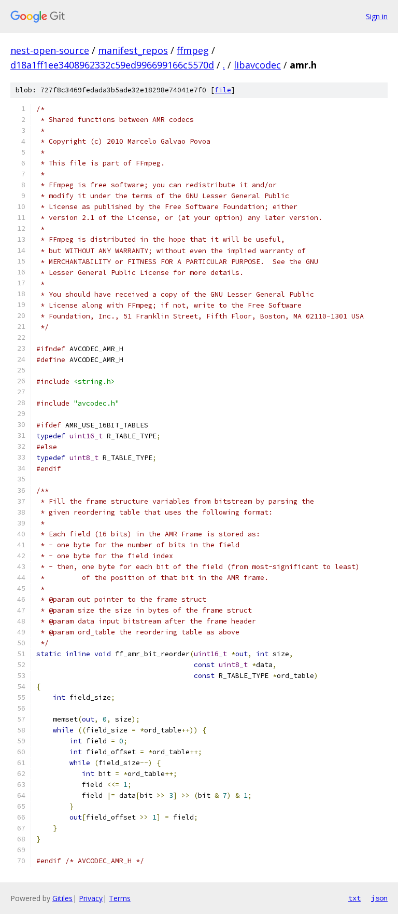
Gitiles (62, 898)
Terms (120, 898)
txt (354, 898)
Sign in (377, 16)
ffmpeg (193, 50)
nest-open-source (49, 50)
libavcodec (257, 65)
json (379, 898)
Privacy (91, 898)
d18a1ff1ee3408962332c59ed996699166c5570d (112, 65)
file (223, 90)
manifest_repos (133, 50)
